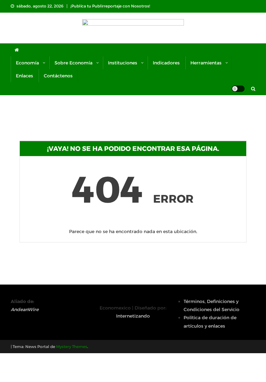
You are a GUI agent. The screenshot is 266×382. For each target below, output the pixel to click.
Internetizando (133, 316)
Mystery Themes (71, 346)
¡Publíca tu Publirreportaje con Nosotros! (110, 6)
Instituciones (122, 63)
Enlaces (24, 76)
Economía (27, 63)
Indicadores (166, 63)
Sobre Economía (73, 63)
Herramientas (206, 63)
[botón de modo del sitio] (238, 88)
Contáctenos (58, 76)
